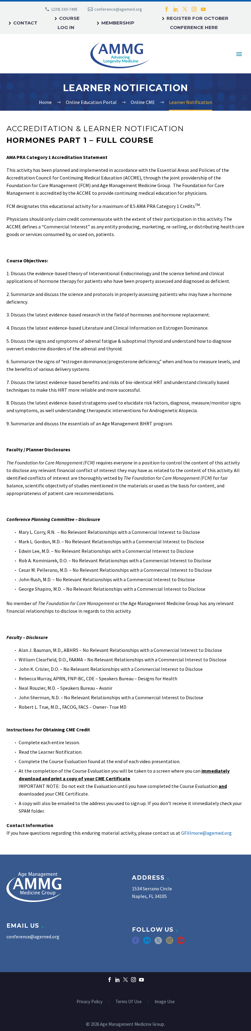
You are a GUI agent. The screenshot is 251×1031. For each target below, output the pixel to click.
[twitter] (158, 942)
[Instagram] (194, 9)
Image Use (165, 1002)
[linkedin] (147, 942)
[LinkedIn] (175, 9)
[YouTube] (203, 9)
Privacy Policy (90, 1002)
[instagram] (169, 942)
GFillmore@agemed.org (206, 833)
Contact (25, 23)
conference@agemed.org (118, 9)
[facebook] (135, 942)
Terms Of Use (128, 1002)
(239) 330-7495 (64, 9)
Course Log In (69, 22)
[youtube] (181, 942)
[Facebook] (166, 9)
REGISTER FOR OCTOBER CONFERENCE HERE (197, 22)
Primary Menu (239, 54)
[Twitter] (184, 9)
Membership (117, 23)
